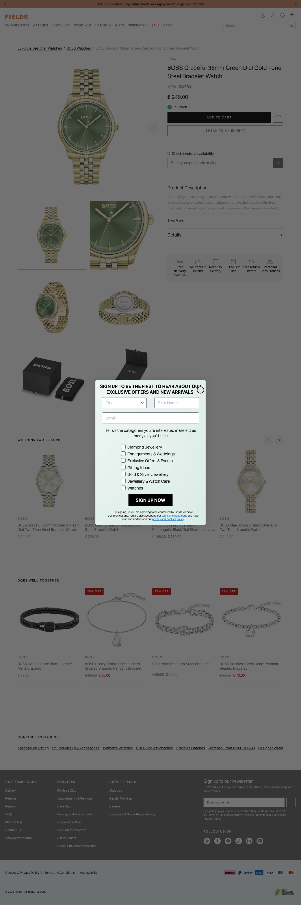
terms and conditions (174, 515)
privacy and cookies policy (168, 519)
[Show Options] (142, 402)
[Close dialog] (200, 390)
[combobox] (123, 402)
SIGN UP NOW (150, 500)
